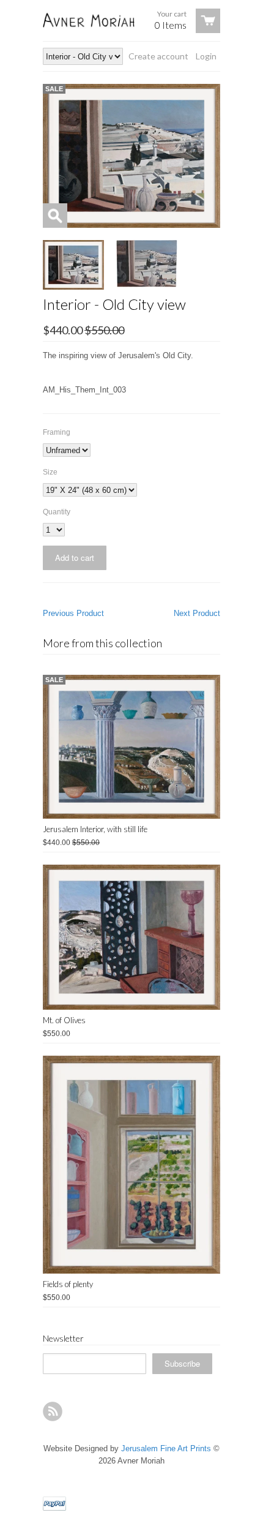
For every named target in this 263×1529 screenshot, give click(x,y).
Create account (158, 56)
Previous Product (73, 613)
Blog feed (52, 1411)
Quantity (56, 512)
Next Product (197, 613)
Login (206, 56)
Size (50, 472)
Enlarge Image (55, 215)
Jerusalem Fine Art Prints (166, 1448)
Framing (56, 432)
